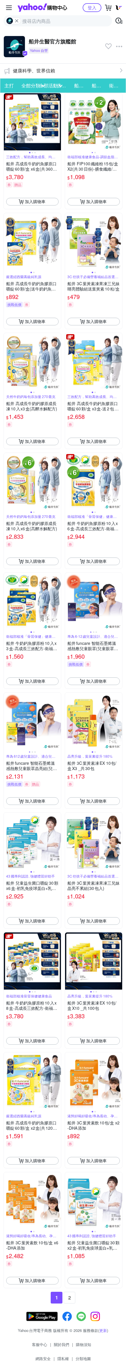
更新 (103, 1330)
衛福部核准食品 (116, 85)
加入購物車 (35, 201)
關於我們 (61, 1344)
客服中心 (39, 1344)
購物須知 (83, 1344)
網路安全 (43, 1358)
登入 (92, 7)
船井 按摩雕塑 (99, 85)
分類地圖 (83, 1358)
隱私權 (63, 1358)
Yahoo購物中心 (42, 8)
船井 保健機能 (81, 85)
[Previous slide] (7, 121)
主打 (9, 85)
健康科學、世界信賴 (34, 70)
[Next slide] (57, 121)
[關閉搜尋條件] (16, 20)
